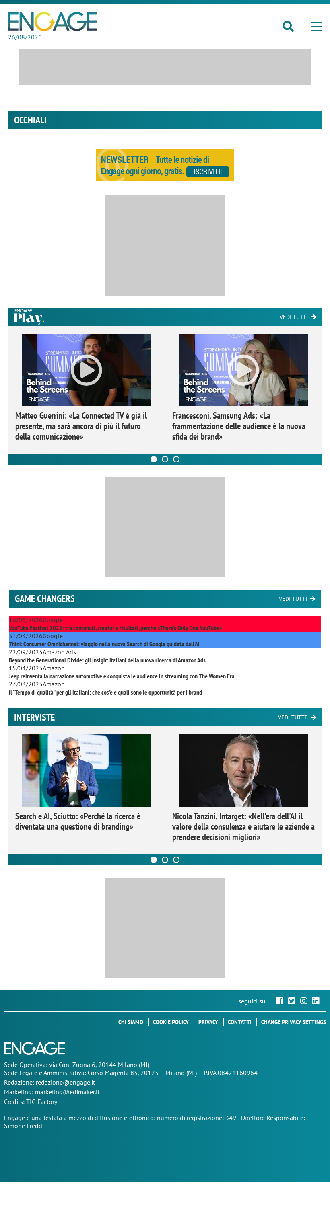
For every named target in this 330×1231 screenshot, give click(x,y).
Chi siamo (130, 1022)
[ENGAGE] (52, 21)
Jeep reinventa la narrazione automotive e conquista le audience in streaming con (122, 676)
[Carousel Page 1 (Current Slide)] (154, 459)
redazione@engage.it (65, 1082)
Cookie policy (171, 1022)
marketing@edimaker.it (67, 1092)
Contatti (240, 1022)
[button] (316, 26)
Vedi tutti (294, 317)
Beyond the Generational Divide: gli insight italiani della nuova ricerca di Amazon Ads (107, 660)
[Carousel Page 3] (176, 459)
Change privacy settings (293, 1022)
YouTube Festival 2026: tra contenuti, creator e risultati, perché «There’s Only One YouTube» (115, 628)
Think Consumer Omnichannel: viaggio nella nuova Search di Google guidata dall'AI (104, 644)
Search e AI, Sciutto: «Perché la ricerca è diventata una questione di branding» (77, 821)
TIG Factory (41, 1101)
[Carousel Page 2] (165, 459)
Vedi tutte (293, 717)
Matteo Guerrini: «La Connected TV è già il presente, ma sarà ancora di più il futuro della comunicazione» (81, 426)
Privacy (208, 1022)
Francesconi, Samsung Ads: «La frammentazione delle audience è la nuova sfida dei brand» (238, 426)
